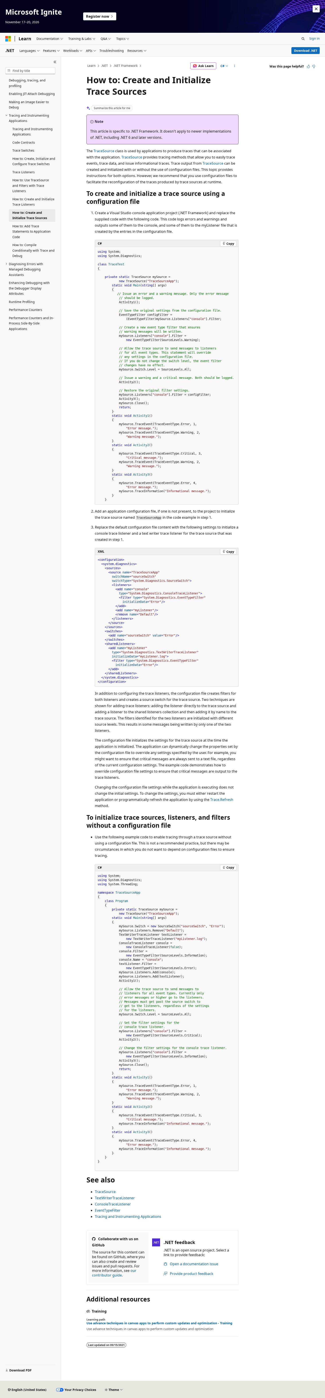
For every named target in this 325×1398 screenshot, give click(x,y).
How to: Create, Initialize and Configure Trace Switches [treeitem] (33, 161)
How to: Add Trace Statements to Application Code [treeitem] (31, 231)
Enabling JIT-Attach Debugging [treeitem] (32, 94)
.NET (104, 66)
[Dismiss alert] (316, 8)
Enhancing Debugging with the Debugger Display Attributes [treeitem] (29, 288)
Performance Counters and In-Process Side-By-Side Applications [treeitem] (31, 323)
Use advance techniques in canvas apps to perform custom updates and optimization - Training (159, 1323)
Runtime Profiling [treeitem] (22, 302)
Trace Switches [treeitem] (23, 150)
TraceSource (104, 150)
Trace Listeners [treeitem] (23, 172)
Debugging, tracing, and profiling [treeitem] (27, 83)
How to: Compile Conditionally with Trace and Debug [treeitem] (33, 250)
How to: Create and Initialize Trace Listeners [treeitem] (33, 202)
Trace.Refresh (221, 799)
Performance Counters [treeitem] (25, 310)
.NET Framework (125, 66)
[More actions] (235, 65)
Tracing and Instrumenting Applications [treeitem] (32, 132)
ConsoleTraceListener (113, 1204)
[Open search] (303, 39)
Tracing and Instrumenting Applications (128, 1216)
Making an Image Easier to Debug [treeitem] (29, 105)
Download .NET (305, 50)
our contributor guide (114, 1273)
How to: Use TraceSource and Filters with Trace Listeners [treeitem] (30, 185)
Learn (91, 66)
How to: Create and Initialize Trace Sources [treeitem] (29, 215)
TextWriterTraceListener (115, 1198)
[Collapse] (55, 62)
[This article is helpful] (308, 66)
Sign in (314, 38)
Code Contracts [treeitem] (23, 142)
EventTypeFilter (107, 1210)
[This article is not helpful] (313, 66)
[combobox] (30, 70)
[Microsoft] (8, 39)
